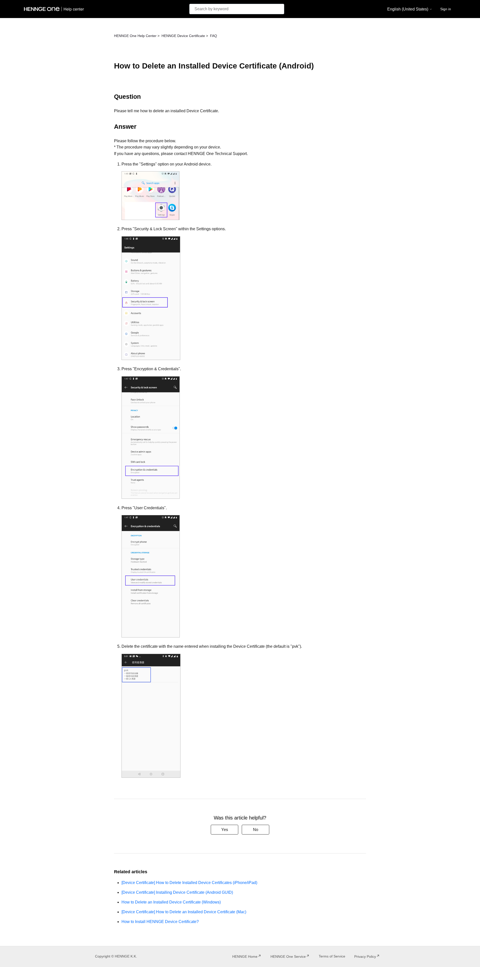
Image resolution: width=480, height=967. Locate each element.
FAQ (213, 36)
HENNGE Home (245, 956)
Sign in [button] (445, 9)
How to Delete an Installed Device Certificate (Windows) (171, 902)
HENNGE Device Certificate (183, 36)
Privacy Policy (365, 956)
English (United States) (408, 9)
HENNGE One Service (288, 956)
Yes (224, 830)
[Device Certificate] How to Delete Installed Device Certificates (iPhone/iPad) (189, 882)
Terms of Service (332, 956)
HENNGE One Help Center (135, 36)
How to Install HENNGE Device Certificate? (160, 922)
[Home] (55, 9)
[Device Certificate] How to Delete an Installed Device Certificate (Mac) (184, 912)
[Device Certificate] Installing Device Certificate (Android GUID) (177, 892)
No (255, 830)
